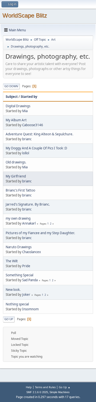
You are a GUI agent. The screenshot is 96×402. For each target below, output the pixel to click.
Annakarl (29, 223)
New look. (13, 289)
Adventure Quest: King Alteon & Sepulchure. (39, 134)
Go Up (8, 319)
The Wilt (12, 261)
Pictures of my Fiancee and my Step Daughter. (40, 233)
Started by (29, 96)
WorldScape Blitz (24, 15)
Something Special (19, 275)
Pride (26, 266)
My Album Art (16, 120)
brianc (27, 139)
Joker (26, 294)
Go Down (11, 86)
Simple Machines (59, 392)
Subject (12, 96)
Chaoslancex (31, 252)
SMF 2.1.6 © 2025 (37, 392)
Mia (25, 111)
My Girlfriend (16, 176)
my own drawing (18, 218)
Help (29, 387)
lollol (25, 153)
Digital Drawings (18, 106)
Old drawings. (16, 162)
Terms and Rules (45, 387)
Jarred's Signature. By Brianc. (28, 204)
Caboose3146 (32, 125)
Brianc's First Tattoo (20, 190)
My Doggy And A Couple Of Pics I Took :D (36, 148)
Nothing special (17, 304)
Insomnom (30, 309)
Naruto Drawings (19, 247)
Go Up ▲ (64, 387)
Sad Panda (30, 280)
